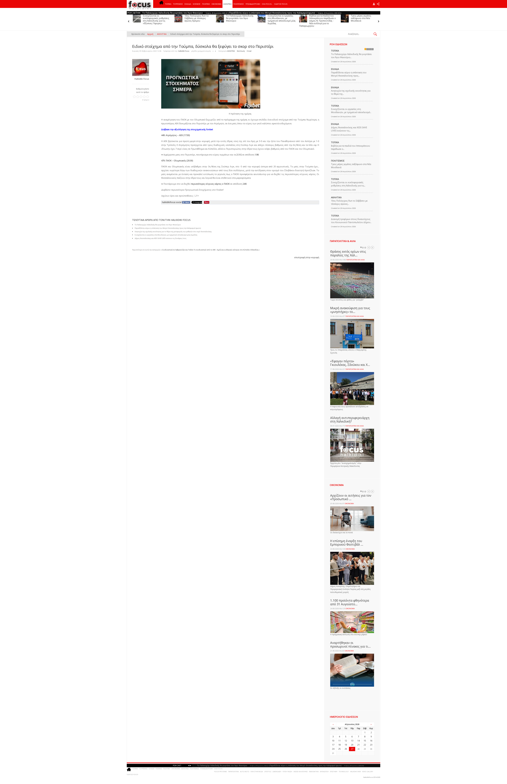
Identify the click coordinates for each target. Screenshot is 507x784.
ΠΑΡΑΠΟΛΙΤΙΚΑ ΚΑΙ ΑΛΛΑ (355, 260)
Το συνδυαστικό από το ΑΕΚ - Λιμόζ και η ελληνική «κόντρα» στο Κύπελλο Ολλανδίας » (227, 250)
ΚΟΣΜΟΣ (196, 4)
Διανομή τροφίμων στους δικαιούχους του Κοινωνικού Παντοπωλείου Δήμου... (351, 221)
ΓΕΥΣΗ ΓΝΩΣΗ (287, 772)
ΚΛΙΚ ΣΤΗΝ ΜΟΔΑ (257, 772)
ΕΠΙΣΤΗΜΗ (333, 772)
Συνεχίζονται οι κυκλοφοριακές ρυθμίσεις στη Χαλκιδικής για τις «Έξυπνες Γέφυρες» (356, 19)
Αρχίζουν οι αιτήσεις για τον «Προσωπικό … (350, 497)
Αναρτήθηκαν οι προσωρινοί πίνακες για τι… (350, 644)
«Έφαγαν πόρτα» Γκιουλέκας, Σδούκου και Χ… (350, 363)
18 (339, 744)
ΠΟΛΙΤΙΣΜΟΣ (238, 4)
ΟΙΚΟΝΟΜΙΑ (217, 4)
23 (371, 744)
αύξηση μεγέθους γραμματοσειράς (215, 51)
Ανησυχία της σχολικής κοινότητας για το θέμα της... (350, 92)
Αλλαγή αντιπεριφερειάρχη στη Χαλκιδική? (349, 420)
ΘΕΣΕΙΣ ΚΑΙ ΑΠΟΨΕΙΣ (301, 772)
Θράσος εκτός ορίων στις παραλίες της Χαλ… (348, 253)
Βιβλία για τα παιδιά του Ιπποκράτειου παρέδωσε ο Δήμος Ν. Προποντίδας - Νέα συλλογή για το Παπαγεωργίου (268, 20)
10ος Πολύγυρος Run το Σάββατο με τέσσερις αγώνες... (349, 202)
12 (346, 740)
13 (352, 740)
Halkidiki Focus (183, 51)
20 (352, 744)
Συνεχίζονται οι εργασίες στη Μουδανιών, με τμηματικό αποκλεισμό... (351, 111)
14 (358, 740)
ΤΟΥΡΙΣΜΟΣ (178, 4)
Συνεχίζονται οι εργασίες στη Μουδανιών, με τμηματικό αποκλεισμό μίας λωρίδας (233, 19)
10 (333, 740)
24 (333, 748)
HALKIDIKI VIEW (355, 772)
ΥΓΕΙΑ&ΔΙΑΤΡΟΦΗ (253, 4)
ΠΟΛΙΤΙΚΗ (206, 4)
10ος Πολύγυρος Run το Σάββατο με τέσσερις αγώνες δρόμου (147, 18)
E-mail (249, 51)
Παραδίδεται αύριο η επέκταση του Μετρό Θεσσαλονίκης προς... (348, 74)
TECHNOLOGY (344, 772)
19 (346, 744)
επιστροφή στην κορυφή (306, 257)
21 (358, 744)
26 (346, 748)
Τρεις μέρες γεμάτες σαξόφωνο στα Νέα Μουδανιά (312, 18)
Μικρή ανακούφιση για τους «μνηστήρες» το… (350, 310)
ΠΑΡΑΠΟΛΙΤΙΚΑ (233, 772)
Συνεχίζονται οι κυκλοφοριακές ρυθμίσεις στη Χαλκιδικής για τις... (348, 184)
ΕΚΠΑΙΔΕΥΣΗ (324, 772)
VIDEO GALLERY (367, 772)
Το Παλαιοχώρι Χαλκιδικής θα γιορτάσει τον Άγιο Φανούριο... (351, 56)
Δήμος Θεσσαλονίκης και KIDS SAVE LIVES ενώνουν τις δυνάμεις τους (160, 238)
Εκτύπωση (241, 51)
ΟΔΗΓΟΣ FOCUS (280, 4)
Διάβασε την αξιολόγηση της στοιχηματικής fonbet (187, 129)
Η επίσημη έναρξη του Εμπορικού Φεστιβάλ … (346, 543)
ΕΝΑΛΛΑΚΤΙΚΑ (314, 772)
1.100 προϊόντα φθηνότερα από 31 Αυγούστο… (349, 602)
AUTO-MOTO (244, 772)
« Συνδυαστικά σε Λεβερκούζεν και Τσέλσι (177, 250)
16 (371, 740)
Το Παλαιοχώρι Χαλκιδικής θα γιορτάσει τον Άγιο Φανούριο (191, 18)
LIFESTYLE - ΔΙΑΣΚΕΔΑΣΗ (272, 772)
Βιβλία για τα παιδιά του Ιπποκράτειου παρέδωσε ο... (350, 147)
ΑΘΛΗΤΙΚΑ (227, 4)
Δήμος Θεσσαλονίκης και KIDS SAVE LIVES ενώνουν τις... (349, 129)
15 (365, 740)
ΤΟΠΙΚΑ (168, 4)
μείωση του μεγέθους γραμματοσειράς (213, 51)
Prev (368, 247)
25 (339, 748)
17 (333, 744)
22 (365, 744)
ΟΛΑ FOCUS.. (218, 769)
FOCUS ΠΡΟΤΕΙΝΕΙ (220, 772)
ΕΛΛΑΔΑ (188, 4)
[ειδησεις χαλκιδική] (161, 4)
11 (339, 740)
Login (374, 4)
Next (372, 247)
